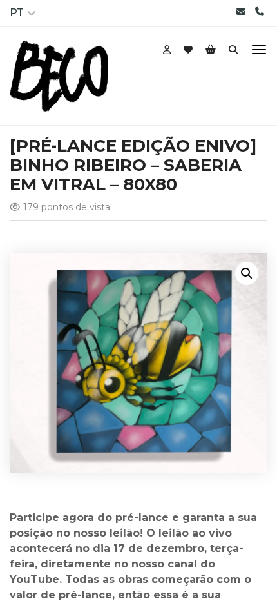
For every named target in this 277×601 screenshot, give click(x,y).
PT (17, 12)
